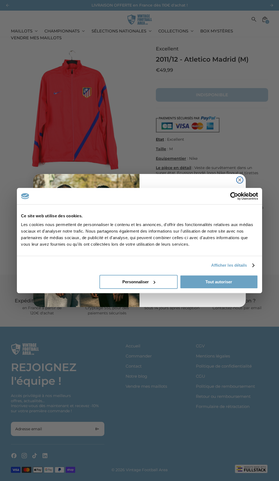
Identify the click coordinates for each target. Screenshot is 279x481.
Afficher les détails (229, 265)
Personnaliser (135, 281)
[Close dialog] (239, 180)
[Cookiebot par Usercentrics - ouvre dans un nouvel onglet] (234, 196)
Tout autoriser (218, 281)
